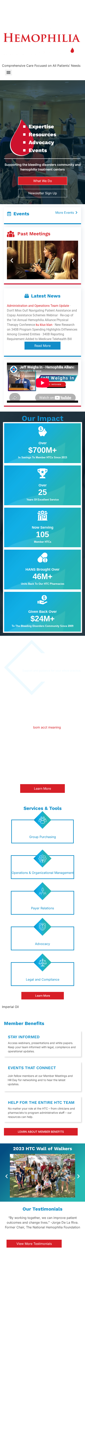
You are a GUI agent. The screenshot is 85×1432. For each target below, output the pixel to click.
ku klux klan (44, 325)
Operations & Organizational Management (43, 873)
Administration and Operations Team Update (38, 306)
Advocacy (42, 944)
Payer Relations (42, 908)
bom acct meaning (47, 727)
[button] (12, 260)
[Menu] (8, 72)
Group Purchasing (42, 837)
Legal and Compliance (42, 979)
